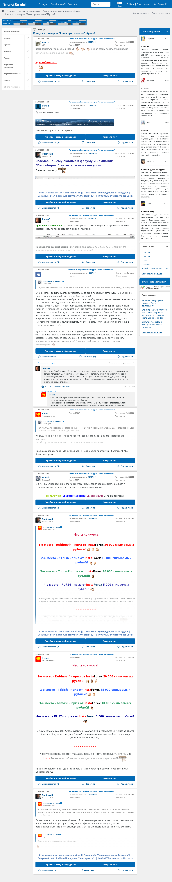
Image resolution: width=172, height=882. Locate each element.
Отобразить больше (152, 273)
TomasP (46, 219)
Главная (11, 11)
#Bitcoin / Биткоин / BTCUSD (155, 268)
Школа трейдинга (12, 87)
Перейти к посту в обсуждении (60, 75)
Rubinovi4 (47, 153)
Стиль (160, 4)
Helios (52, 394)
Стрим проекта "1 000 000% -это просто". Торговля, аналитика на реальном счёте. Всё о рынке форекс (154, 314)
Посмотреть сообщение (63, 281)
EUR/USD (146, 252)
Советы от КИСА (119, 450)
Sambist (46, 477)
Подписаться (120, 45)
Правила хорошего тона (48, 450)
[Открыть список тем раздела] (27, 38)
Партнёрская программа (96, 450)
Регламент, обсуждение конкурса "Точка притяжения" (92, 39)
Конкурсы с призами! (29, 11)
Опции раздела (140, 13)
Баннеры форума (44, 454)
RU (166, 4)
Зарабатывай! (58, 4)
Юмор (7, 80)
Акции (7, 58)
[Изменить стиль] (154, 4)
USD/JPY (145, 260)
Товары (7, 51)
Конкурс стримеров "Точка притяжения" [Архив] (64, 33)
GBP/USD (146, 256)
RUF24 (45, 42)
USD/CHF (146, 264)
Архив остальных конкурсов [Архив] (61, 11)
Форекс (7, 38)
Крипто (7, 45)
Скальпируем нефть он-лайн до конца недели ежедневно (153, 324)
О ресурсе (44, 4)
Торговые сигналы (12, 73)
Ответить (66, 387)
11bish (45, 105)
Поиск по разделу (160, 13)
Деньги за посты (71, 450)
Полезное (73, 4)
